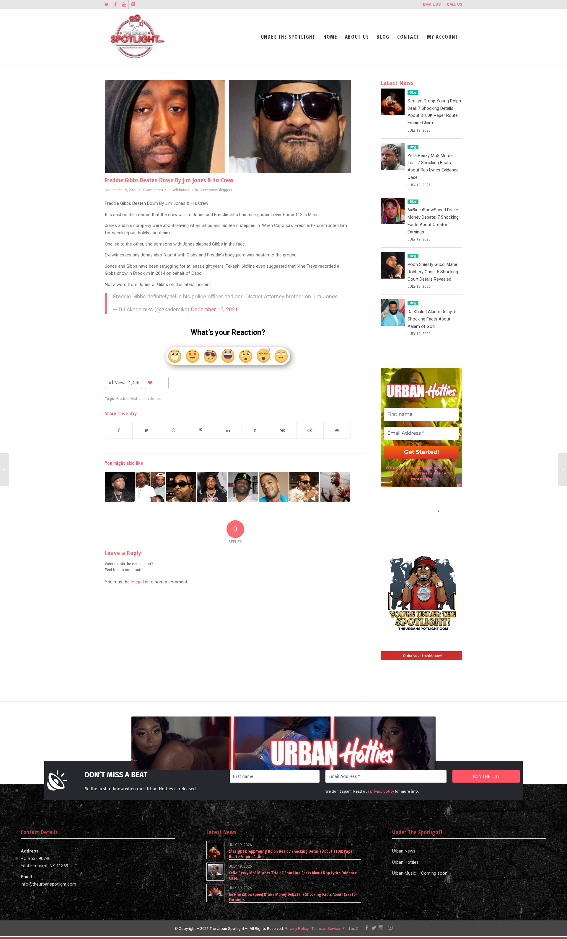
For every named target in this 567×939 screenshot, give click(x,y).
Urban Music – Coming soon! (420, 873)
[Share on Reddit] (309, 430)
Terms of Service (325, 928)
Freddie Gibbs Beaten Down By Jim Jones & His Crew (169, 180)
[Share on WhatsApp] (173, 430)
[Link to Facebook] (115, 4)
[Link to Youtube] (124, 4)
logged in (139, 582)
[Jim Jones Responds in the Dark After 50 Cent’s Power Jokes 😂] (181, 487)
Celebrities (180, 190)
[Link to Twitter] (106, 4)
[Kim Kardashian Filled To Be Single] (4, 469)
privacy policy (382, 791)
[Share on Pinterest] (200, 430)
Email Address (421, 511)
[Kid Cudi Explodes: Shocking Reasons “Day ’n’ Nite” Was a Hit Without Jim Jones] (274, 487)
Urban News (404, 851)
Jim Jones (151, 398)
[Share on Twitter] (146, 430)
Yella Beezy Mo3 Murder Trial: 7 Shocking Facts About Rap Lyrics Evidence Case (293, 875)
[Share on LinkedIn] (227, 430)
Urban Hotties (405, 862)
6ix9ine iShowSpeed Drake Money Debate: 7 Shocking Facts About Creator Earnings (293, 896)
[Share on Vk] (282, 430)
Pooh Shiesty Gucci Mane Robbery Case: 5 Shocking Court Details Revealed (433, 272)
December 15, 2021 (214, 309)
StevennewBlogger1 (216, 190)
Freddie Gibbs (128, 398)
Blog (413, 92)
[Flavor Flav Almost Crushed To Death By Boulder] (562, 469)
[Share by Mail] (337, 430)
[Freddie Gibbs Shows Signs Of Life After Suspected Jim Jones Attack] (150, 487)
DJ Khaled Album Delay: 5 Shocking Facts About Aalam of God (432, 319)
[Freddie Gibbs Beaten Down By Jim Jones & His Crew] (228, 126)
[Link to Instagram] (133, 4)
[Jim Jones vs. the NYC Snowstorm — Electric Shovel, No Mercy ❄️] (243, 487)
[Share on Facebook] (118, 430)
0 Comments (152, 190)
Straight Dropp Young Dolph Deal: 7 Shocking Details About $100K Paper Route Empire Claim (291, 853)
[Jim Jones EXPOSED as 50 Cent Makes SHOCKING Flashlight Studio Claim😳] (120, 487)
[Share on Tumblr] (255, 430)
